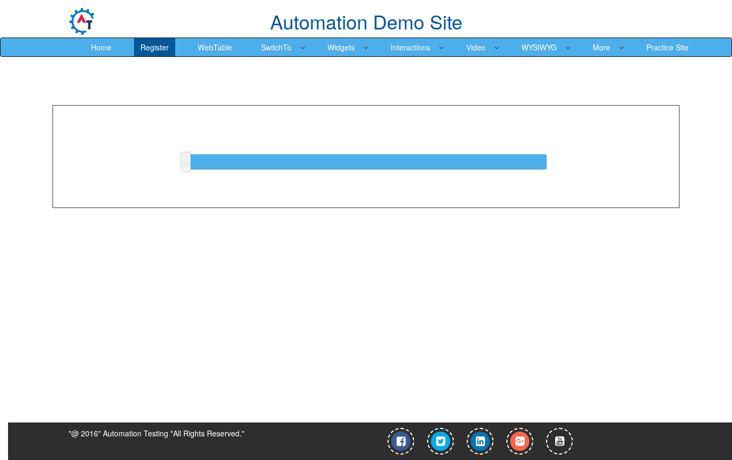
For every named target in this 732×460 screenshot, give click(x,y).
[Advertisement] (91, 339)
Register (154, 47)
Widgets (341, 47)
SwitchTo (276, 47)
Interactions (410, 47)
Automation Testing (135, 433)
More (601, 47)
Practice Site (667, 47)
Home (101, 47)
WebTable (215, 47)
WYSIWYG (539, 47)
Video (475, 47)
